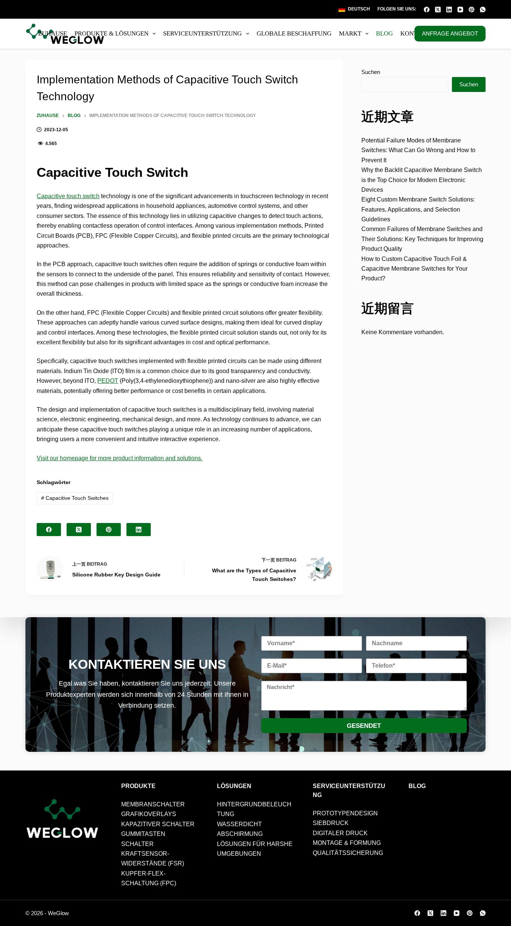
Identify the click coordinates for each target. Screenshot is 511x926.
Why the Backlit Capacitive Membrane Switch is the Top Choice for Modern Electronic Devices (421, 180)
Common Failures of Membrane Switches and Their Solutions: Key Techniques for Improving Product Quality (422, 239)
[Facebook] (426, 9)
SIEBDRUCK (331, 823)
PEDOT (107, 381)
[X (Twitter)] (438, 9)
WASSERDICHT (239, 824)
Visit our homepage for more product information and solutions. (119, 458)
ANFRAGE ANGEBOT (450, 33)
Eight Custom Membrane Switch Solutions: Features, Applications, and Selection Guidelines (418, 209)
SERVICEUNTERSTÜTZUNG (202, 33)
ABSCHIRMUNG (240, 834)
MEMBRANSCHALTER (153, 804)
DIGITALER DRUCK (340, 833)
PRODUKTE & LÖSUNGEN (111, 33)
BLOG (384, 33)
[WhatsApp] (483, 9)
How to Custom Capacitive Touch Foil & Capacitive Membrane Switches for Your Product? (414, 269)
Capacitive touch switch (68, 196)
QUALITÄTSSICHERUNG (348, 853)
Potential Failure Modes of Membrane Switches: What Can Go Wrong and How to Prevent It (418, 150)
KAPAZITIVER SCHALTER (158, 824)
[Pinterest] (471, 9)
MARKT (350, 33)
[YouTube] (460, 9)
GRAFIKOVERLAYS (148, 814)
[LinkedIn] (449, 9)
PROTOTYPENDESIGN (345, 813)
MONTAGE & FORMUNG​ (347, 843)
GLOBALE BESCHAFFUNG (294, 33)
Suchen (370, 72)
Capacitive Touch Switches (74, 498)
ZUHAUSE (52, 33)
